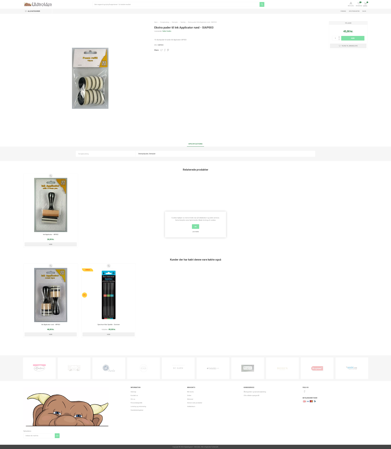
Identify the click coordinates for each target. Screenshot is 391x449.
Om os (133, 399)
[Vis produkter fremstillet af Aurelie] (74, 368)
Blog (364, 11)
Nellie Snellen (167, 31)
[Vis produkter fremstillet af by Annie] (317, 368)
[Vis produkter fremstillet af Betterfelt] (178, 368)
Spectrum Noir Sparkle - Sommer (109, 324)
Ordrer (189, 395)
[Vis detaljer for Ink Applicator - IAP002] (51, 205)
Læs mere (195, 231)
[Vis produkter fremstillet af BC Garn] (143, 368)
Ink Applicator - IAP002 (50, 234)
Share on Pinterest (168, 50)
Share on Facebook (165, 50)
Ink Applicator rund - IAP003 (50, 324)
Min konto (351, 6)
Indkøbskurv (191, 406)
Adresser (190, 399)
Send (57, 435)
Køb (353, 38)
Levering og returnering (138, 406)
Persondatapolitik (136, 403)
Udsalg (87, 269)
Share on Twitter (161, 50)
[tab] (195, 144)
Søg (262, 4)
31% (84, 295)
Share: (156, 50)
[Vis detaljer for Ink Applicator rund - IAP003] (51, 295)
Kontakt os (134, 395)
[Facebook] (304, 391)
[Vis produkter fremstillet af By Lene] (352, 368)
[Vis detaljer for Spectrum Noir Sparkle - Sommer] (108, 295)
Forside (343, 11)
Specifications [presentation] (195, 144)
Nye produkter (354, 11)
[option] (39, 368)
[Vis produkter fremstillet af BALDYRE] (108, 368)
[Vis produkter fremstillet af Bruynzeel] (282, 368)
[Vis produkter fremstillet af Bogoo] (213, 368)
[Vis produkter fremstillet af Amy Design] (39, 368)
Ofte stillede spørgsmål (251, 395)
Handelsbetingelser (137, 410)
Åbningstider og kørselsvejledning (255, 392)
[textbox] (176, 4)
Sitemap (133, 392)
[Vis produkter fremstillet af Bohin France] (247, 368)
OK (195, 226)
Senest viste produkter (194, 403)
